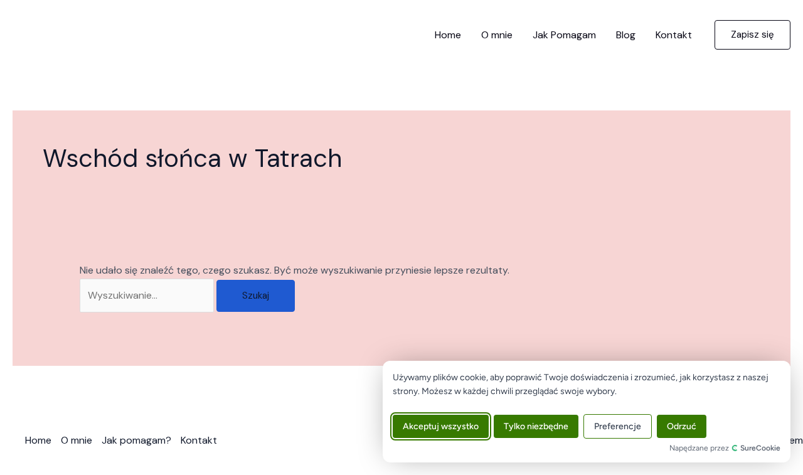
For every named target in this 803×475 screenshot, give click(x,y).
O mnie (497, 34)
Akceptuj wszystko (441, 426)
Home (448, 34)
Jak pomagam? (136, 440)
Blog (625, 34)
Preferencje (617, 426)
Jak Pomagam (564, 34)
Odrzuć (681, 426)
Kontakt (674, 34)
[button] (752, 35)
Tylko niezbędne (536, 426)
